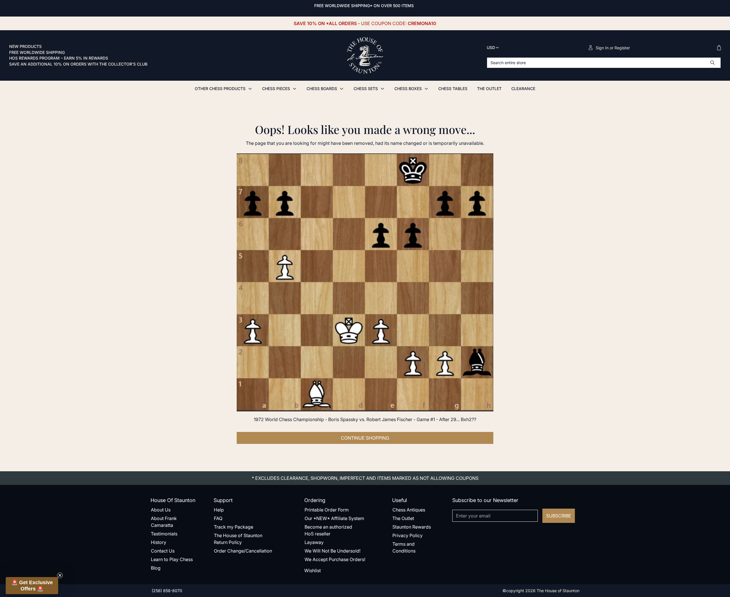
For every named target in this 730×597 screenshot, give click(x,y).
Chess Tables (452, 88)
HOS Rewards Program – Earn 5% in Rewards (58, 58)
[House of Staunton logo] (365, 55)
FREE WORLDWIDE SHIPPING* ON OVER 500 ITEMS (364, 5)
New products (25, 46)
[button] (32, 585)
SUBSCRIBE (558, 516)
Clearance (523, 88)
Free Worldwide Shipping (37, 52)
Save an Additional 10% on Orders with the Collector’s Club (78, 64)
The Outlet (489, 88)
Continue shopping (365, 438)
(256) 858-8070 (166, 590)
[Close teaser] (60, 575)
